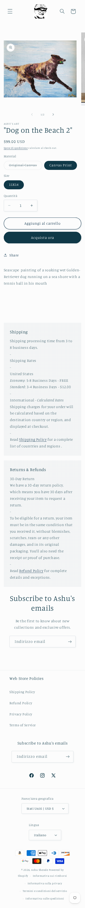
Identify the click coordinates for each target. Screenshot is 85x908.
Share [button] (14, 255)
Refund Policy (31, 570)
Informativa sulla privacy (45, 883)
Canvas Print (60, 165)
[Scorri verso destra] (53, 114)
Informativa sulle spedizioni (45, 898)
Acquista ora (42, 237)
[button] (9, 11)
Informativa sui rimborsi (50, 875)
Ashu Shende (39, 870)
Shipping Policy (33, 439)
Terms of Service (22, 725)
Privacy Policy (20, 714)
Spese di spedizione (16, 147)
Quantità (10, 196)
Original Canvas (25, 166)
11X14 (14, 184)
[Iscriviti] (69, 641)
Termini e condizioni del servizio (45, 891)
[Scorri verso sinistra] (32, 114)
